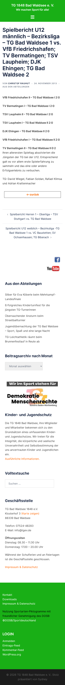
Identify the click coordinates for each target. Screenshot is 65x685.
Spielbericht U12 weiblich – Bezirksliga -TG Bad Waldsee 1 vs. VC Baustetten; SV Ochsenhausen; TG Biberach (33, 233)
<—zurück (32, 194)
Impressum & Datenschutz (18, 603)
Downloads (9, 599)
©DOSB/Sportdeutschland (19, 620)
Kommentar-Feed (13, 650)
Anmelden (8, 641)
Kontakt (7, 594)
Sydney (42, 679)
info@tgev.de (22, 530)
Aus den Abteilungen (15, 86)
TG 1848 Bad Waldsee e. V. (32, 5)
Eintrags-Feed (11, 645)
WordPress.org (11, 654)
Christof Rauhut (19, 83)
